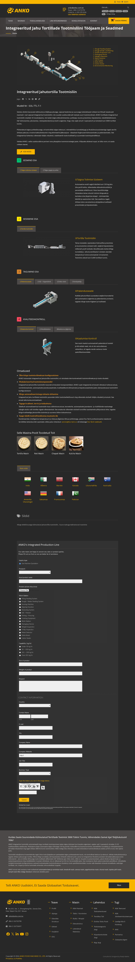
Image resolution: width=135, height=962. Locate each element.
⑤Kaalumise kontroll (26, 329)
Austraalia (107, 485)
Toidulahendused (37, 21)
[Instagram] (26, 934)
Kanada (75, 485)
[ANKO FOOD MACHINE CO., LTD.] (25, 902)
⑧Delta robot (61, 281)
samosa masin (79, 869)
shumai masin (103, 869)
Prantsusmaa (59, 499)
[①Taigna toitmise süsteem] (46, 188)
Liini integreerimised (58, 21)
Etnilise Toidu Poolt (101, 921)
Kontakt (93, 21)
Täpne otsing (111, 14)
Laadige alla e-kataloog (120, 923)
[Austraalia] (107, 479)
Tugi (118, 2)
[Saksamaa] (43, 493)
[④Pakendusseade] (46, 299)
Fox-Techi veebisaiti (94, 422)
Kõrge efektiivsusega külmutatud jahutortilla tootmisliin (37, 525)
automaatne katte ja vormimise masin (51, 869)
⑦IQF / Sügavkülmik (44, 281)
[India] (27, 479)
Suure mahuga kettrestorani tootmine (73, 525)
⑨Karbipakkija (76, 281)
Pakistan (75, 499)
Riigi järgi (97, 943)
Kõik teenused (120, 908)
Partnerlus (119, 935)
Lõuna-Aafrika (91, 485)
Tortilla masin (23, 453)
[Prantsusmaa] (59, 493)
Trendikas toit (99, 916)
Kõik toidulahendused (100, 910)
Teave (10, 21)
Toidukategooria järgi (100, 928)
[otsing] (127, 7)
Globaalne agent (121, 940)
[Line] (32, 99)
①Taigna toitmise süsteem (28, 170)
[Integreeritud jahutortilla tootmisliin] (67, 65)
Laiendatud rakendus (77, 930)
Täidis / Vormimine (79, 913)
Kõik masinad (78, 908)
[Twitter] (26, 99)
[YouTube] (22, 934)
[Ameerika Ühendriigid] (27, 493)
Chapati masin (58, 453)
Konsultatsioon (78, 21)
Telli (119, 885)
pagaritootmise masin (92, 869)
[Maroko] (59, 479)
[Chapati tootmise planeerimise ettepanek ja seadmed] (59, 443)
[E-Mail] (35, 99)
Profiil (54, 908)
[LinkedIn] (29, 99)
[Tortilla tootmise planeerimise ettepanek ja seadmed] (24, 443)
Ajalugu (54, 913)
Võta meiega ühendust (24, 872)
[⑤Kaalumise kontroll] (46, 347)
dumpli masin (12, 872)
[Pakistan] (75, 493)
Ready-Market (124, 956)
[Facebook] (22, 99)
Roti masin (39, 453)
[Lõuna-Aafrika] (91, 479)
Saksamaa (44, 499)
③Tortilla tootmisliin (26, 229)
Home (14, 33)
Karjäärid (55, 932)
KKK (116, 929)
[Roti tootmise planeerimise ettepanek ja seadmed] (41, 443)
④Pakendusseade (25, 281)
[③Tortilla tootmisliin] (46, 246)
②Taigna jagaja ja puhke (50, 170)
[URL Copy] (39, 99)
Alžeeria (43, 485)
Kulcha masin (75, 453)
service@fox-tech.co (69, 422)
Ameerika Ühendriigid (27, 500)
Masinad (21, 21)
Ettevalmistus (78, 924)
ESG (53, 937)
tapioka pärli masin (115, 869)
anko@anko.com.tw (76, 8)
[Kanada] (75, 479)
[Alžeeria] (43, 479)
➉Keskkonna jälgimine (64, 329)
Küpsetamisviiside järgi (100, 936)
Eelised (54, 927)
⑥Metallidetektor (45, 329)
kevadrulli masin (69, 869)
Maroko (59, 485)
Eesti (126, 2)
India (28, 485)
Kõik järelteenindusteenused (123, 915)
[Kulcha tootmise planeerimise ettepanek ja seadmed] (76, 443)
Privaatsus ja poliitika (14, 958)
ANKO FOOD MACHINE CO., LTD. (33, 956)
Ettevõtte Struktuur (55, 920)
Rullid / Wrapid (78, 918)
